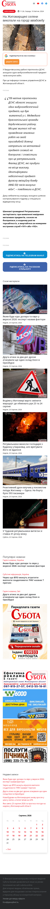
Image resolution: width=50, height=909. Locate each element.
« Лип (8, 849)
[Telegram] (46, 3)
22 (37, 835)
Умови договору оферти (14, 898)
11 (13, 832)
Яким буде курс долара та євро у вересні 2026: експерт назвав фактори (24, 318)
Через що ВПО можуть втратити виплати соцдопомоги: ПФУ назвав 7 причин (23, 580)
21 (31, 835)
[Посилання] (9, 3)
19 (19, 835)
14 (31, 832)
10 (8, 832)
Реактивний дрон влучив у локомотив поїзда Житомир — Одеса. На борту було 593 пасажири (24, 490)
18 (13, 835)
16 (42, 832)
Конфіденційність (10, 902)
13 (25, 832)
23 (42, 835)
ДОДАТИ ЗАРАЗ (12, 62)
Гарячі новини (9, 560)
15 (37, 832)
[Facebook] (42, 3)
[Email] (34, 3)
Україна (20, 560)
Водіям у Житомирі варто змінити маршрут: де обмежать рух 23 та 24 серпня (22, 403)
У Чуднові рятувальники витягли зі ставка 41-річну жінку (22, 532)
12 (19, 832)
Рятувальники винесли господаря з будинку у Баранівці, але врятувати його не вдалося (23, 446)
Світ (18, 591)
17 (8, 835)
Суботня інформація (12, 574)
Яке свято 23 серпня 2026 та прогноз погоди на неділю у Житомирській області (24, 804)
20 (25, 835)
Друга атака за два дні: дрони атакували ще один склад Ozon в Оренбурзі (21, 359)
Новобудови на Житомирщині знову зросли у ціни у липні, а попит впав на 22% (23, 798)
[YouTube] (38, 3)
